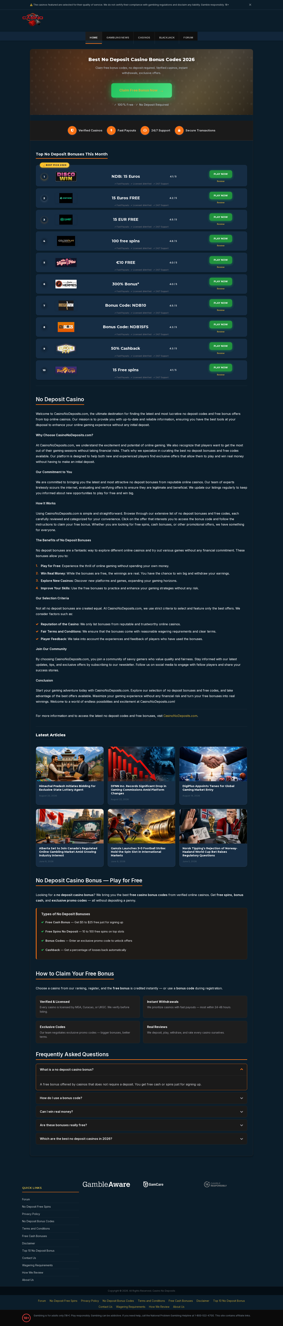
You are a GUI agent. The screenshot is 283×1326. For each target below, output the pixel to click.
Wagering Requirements (37, 1265)
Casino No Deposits (163, 1290)
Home (94, 37)
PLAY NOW (221, 174)
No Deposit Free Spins (36, 1206)
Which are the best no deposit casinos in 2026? (76, 1139)
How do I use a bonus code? (61, 1098)
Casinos (144, 37)
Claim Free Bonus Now (141, 90)
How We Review (32, 1272)
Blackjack (167, 37)
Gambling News (117, 37)
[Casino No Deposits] (33, 24)
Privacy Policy (31, 1214)
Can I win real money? (56, 1111)
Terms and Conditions (36, 1228)
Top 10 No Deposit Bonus (38, 1250)
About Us (28, 1279)
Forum (188, 37)
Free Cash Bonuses (34, 1236)
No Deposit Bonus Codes (38, 1221)
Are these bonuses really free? (63, 1125)
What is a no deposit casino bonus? (67, 1069)
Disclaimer (28, 1243)
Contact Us (29, 1258)
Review (220, 181)
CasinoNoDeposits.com (180, 716)
